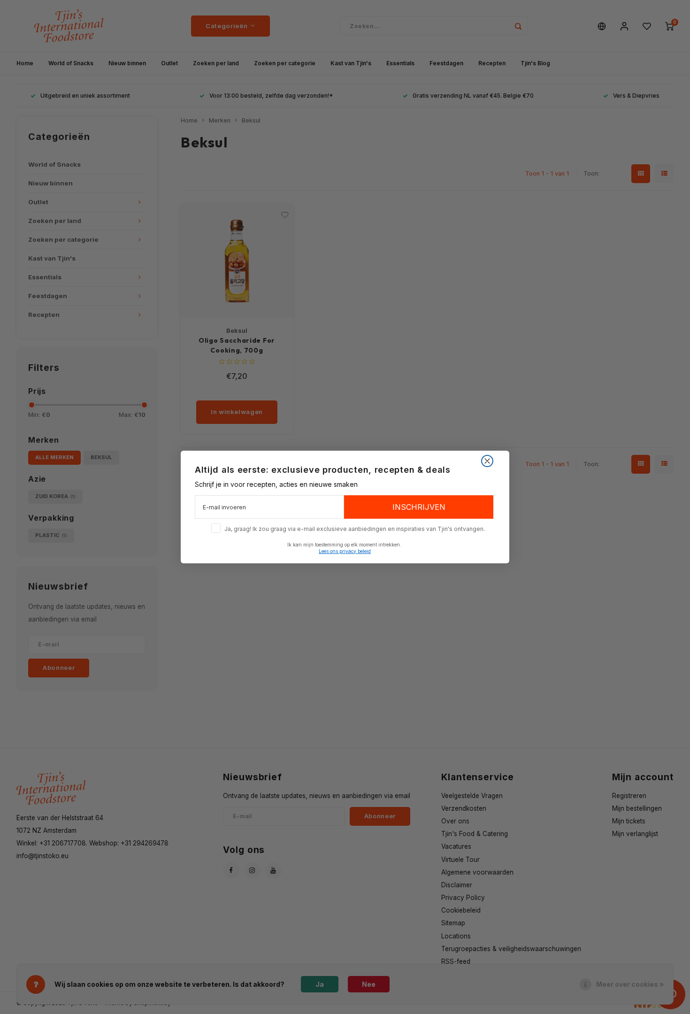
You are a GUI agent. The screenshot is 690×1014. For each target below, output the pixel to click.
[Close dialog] (487, 461)
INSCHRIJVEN (418, 507)
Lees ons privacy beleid (345, 551)
